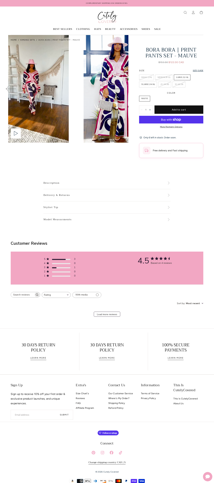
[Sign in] (193, 13)
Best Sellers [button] (62, 29)
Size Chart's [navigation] (82, 393)
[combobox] (56, 295)
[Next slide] (117, 89)
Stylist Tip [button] (50, 207)
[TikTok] (121, 453)
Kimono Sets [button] (27, 40)
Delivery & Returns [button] (56, 195)
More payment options (171, 127)
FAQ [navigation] (78, 403)
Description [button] (51, 183)
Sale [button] (157, 29)
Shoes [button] (146, 29)
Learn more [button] (38, 358)
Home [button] (14, 40)
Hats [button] (97, 29)
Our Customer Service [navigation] (120, 393)
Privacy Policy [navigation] (148, 398)
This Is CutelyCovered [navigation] (185, 398)
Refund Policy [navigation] (115, 408)
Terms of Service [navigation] (150, 393)
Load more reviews (107, 314)
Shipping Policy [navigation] (116, 403)
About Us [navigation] (178, 403)
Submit (64, 415)
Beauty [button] (110, 29)
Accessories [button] (129, 29)
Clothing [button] (83, 29)
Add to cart (179, 109)
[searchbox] (22, 294)
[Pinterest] (93, 453)
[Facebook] (112, 453)
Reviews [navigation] (80, 398)
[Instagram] (102, 453)
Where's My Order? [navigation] (118, 398)
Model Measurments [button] (57, 219)
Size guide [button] (198, 70)
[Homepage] (107, 18)
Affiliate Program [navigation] (85, 408)
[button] (185, 13)
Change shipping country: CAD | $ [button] (107, 462)
